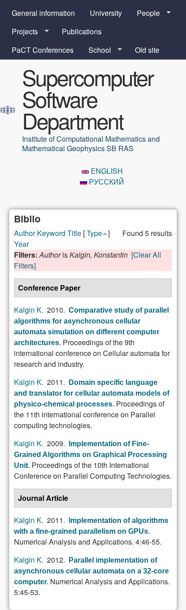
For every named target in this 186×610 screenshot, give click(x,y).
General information (43, 13)
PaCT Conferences (43, 50)
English (106, 171)
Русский (105, 181)
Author (24, 233)
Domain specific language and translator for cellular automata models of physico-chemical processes (91, 393)
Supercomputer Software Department (87, 98)
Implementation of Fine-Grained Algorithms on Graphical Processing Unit (90, 454)
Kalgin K (28, 310)
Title (74, 233)
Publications (82, 31)
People (145, 13)
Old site (147, 50)
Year (21, 244)
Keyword (51, 233)
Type (94, 233)
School (96, 50)
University (106, 13)
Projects (21, 31)
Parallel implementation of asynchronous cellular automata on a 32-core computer (91, 571)
